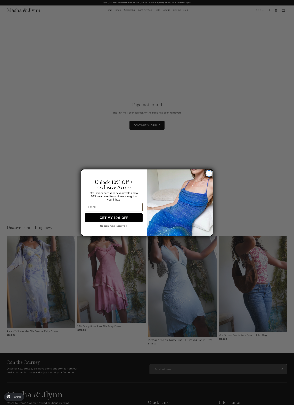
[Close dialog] (209, 173)
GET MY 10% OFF (114, 218)
